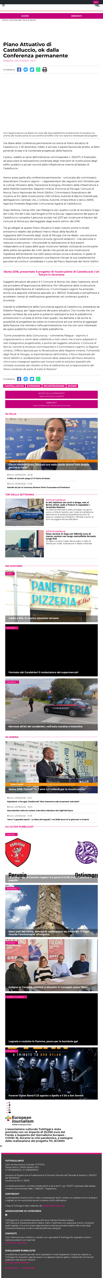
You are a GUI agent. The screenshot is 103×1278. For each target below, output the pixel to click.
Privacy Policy (12, 1268)
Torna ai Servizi (29, 20)
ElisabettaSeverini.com (53, 1206)
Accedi (25, 16)
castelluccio (14, 386)
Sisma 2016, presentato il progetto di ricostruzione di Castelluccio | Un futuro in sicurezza (51, 273)
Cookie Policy (28, 1268)
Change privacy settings (17, 1262)
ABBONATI (51, 404)
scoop (72, 386)
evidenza (33, 386)
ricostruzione (54, 386)
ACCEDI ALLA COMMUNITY (51, 394)
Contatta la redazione (16, 1242)
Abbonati (76, 16)
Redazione (8, 61)
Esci (96, 2)
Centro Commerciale (12, 20)
